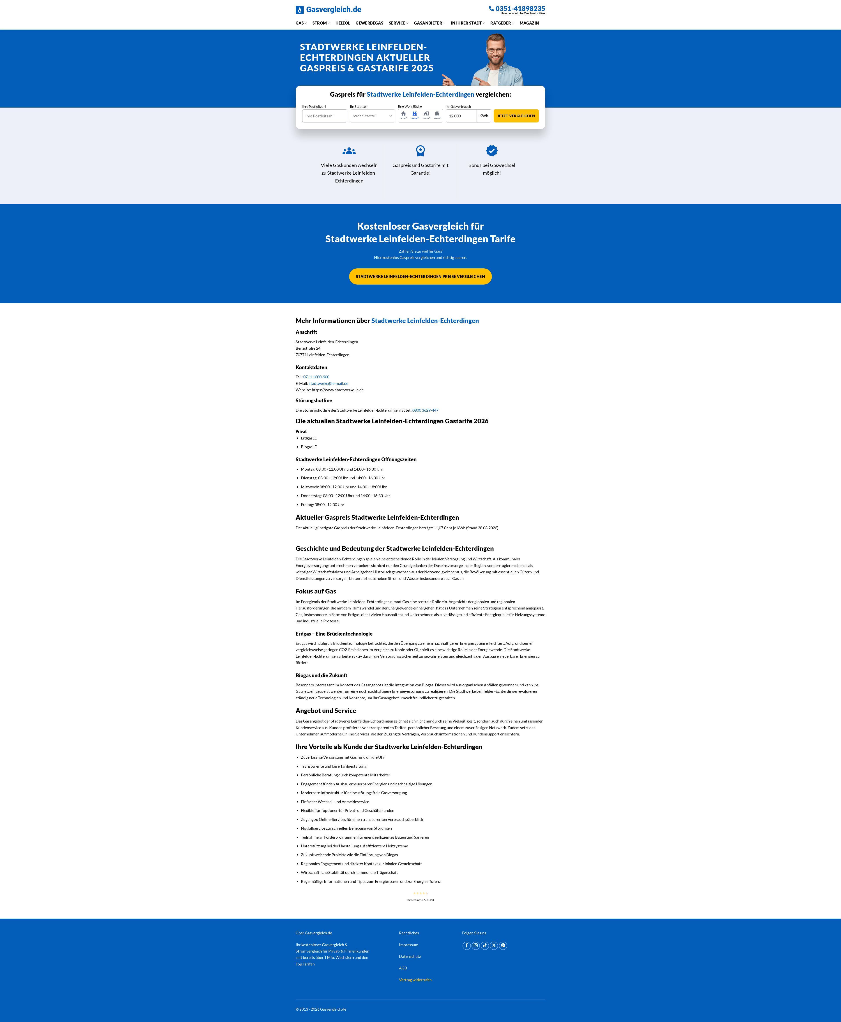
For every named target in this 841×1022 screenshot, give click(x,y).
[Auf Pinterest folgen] (503, 946)
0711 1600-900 (316, 376)
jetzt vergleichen (516, 116)
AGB (403, 967)
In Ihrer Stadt (466, 23)
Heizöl (343, 23)
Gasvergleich (333, 944)
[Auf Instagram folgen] (476, 946)
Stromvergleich (309, 951)
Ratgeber (500, 23)
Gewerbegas (369, 23)
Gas (300, 23)
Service (397, 23)
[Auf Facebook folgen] (467, 946)
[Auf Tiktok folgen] (485, 946)
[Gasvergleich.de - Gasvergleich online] (328, 10)
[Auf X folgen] (494, 946)
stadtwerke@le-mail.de (328, 383)
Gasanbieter (428, 23)
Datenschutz (410, 956)
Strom (320, 23)
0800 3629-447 (425, 410)
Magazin (529, 23)
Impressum (408, 944)
